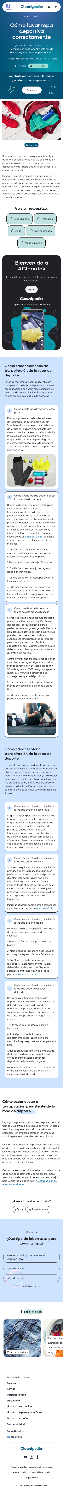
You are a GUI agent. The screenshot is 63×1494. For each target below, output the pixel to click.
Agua (18, 230)
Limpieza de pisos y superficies (24, 1412)
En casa (11, 1383)
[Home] (32, 7)
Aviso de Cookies (19, 1472)
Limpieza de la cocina (19, 1406)
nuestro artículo (44, 908)
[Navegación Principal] (55, 7)
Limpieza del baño (17, 1418)
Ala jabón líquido (33, 536)
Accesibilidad (35, 1467)
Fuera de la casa (16, 1394)
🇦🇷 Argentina (14, 1437)
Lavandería (13, 1400)
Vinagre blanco (33, 242)
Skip (30, 874)
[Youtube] (25, 1457)
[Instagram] (31, 1457)
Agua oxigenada (43, 230)
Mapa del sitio (31, 1477)
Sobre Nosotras (15, 1431)
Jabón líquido (21, 218)
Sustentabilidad (16, 1424)
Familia (11, 1388)
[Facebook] (37, 1457)
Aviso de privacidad (19, 1467)
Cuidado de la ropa (18, 1377)
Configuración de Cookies (39, 1472)
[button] (32, 90)
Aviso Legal (47, 1467)
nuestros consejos (26, 974)
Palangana (47, 218)
